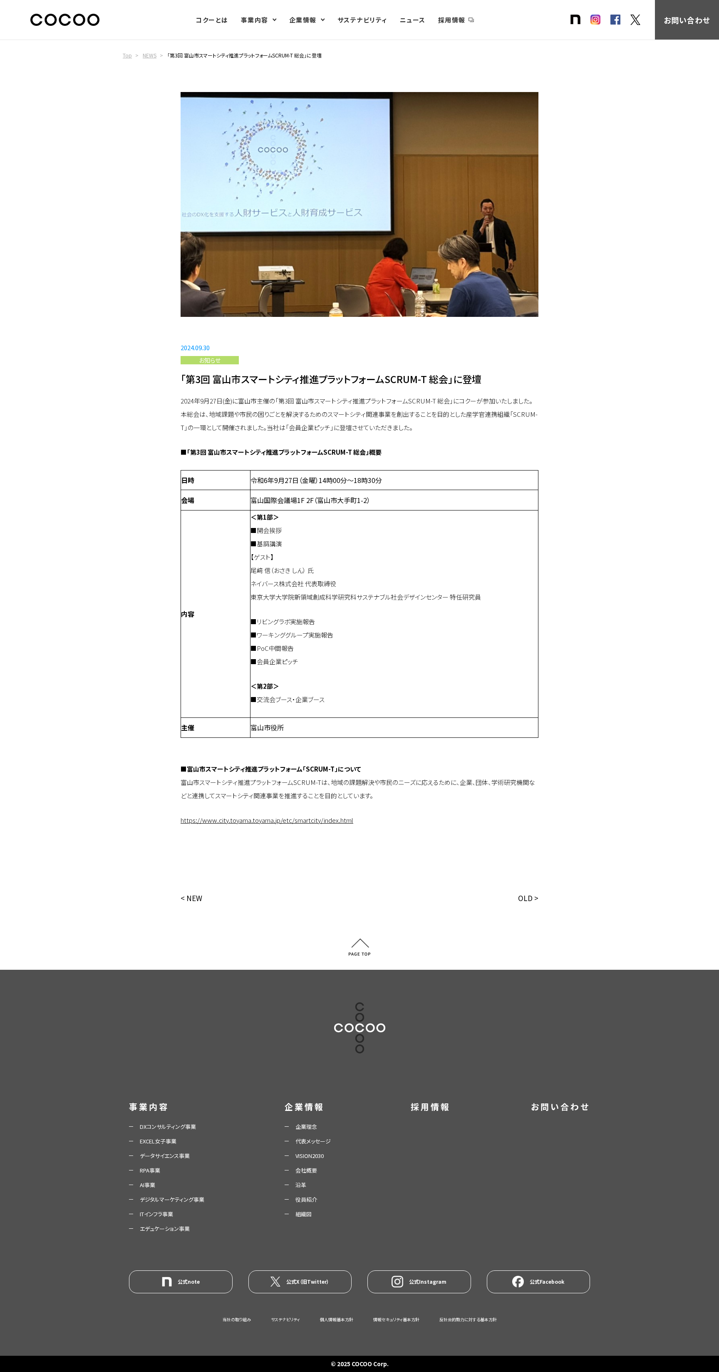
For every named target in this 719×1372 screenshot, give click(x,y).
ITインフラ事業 (156, 1214)
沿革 (300, 1185)
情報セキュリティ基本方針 (396, 1319)
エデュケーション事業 (165, 1229)
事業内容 (254, 19)
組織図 (303, 1214)
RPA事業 (150, 1170)
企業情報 (303, 19)
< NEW (191, 898)
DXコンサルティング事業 (168, 1126)
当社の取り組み (237, 1319)
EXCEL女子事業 (158, 1141)
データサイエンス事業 (165, 1156)
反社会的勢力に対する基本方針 (468, 1319)
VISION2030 (309, 1156)
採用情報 (452, 19)
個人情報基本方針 (336, 1319)
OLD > (528, 898)
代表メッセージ (313, 1141)
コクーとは (212, 19)
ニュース (413, 19)
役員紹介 (306, 1199)
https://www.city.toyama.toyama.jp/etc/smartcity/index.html (267, 820)
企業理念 (306, 1126)
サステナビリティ (362, 19)
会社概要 (306, 1170)
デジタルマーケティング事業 (172, 1199)
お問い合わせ (687, 20)
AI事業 (147, 1185)
